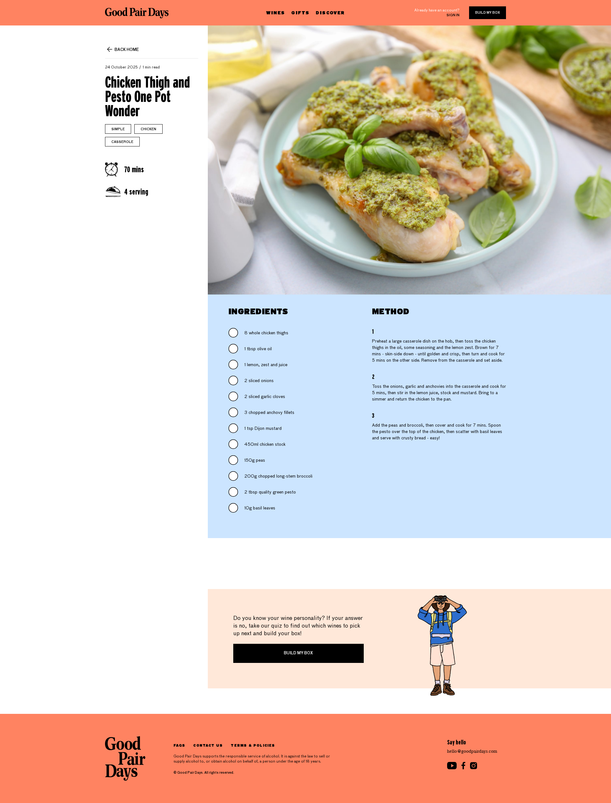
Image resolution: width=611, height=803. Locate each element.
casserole (122, 142)
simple (118, 129)
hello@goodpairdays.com (472, 751)
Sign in (453, 15)
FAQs (179, 745)
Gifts (300, 12)
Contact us (208, 745)
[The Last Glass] (137, 12)
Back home (127, 50)
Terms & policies (253, 745)
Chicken (148, 129)
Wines (275, 12)
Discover (330, 12)
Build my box (487, 12)
